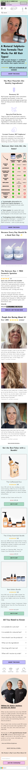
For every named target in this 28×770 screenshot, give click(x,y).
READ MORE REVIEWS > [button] (14, 443)
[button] (14, 466)
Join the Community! (14, 763)
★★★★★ (5, 67)
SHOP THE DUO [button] (14, 74)
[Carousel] (14, 251)
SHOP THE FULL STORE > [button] (14, 748)
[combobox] (14, 768)
